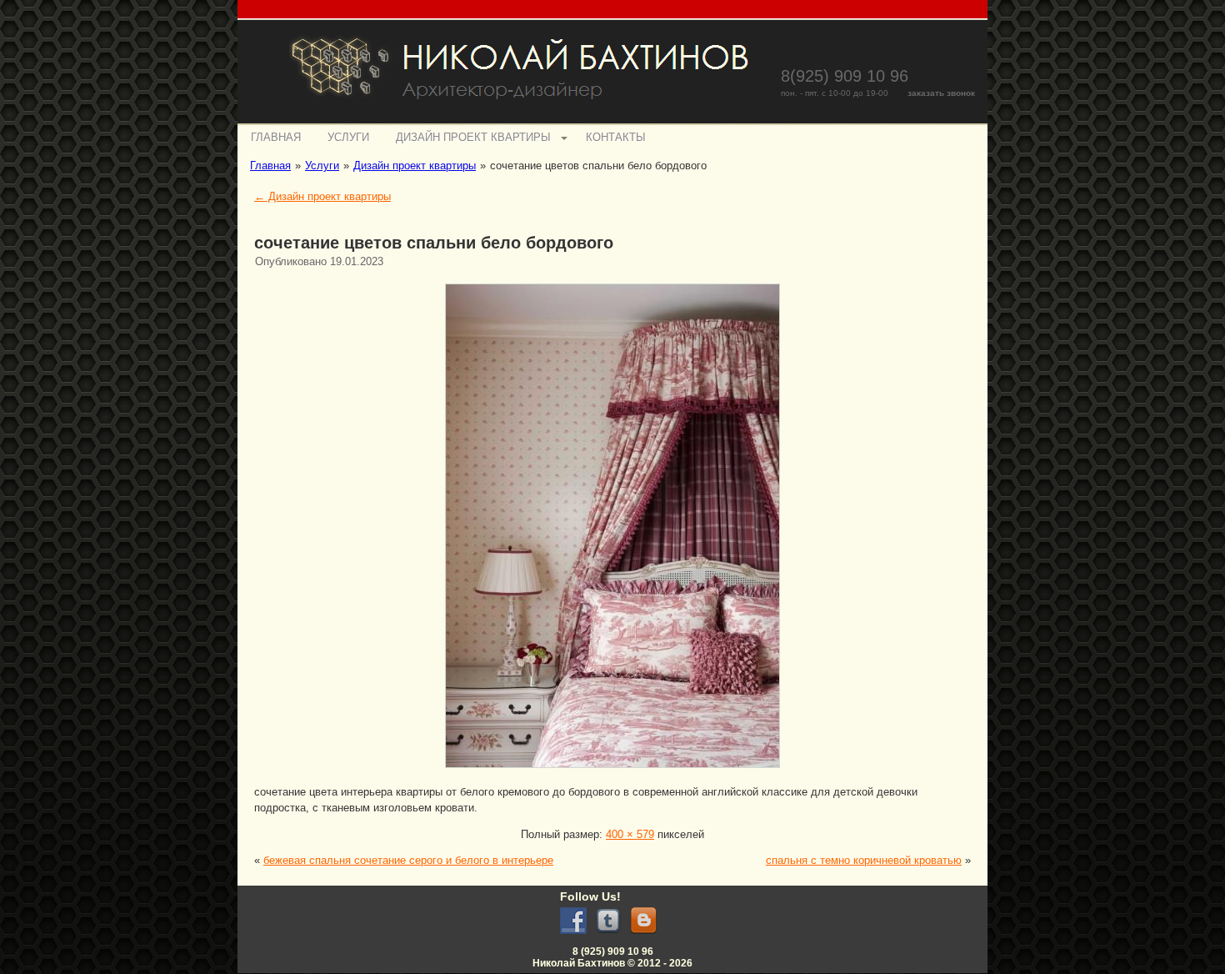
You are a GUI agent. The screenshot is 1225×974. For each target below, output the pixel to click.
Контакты (616, 137)
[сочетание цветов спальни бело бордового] (612, 770)
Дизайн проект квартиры (473, 137)
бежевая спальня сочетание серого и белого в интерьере (408, 860)
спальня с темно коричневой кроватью (864, 860)
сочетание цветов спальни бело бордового (433, 242)
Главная (276, 137)
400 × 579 (630, 834)
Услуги (348, 137)
